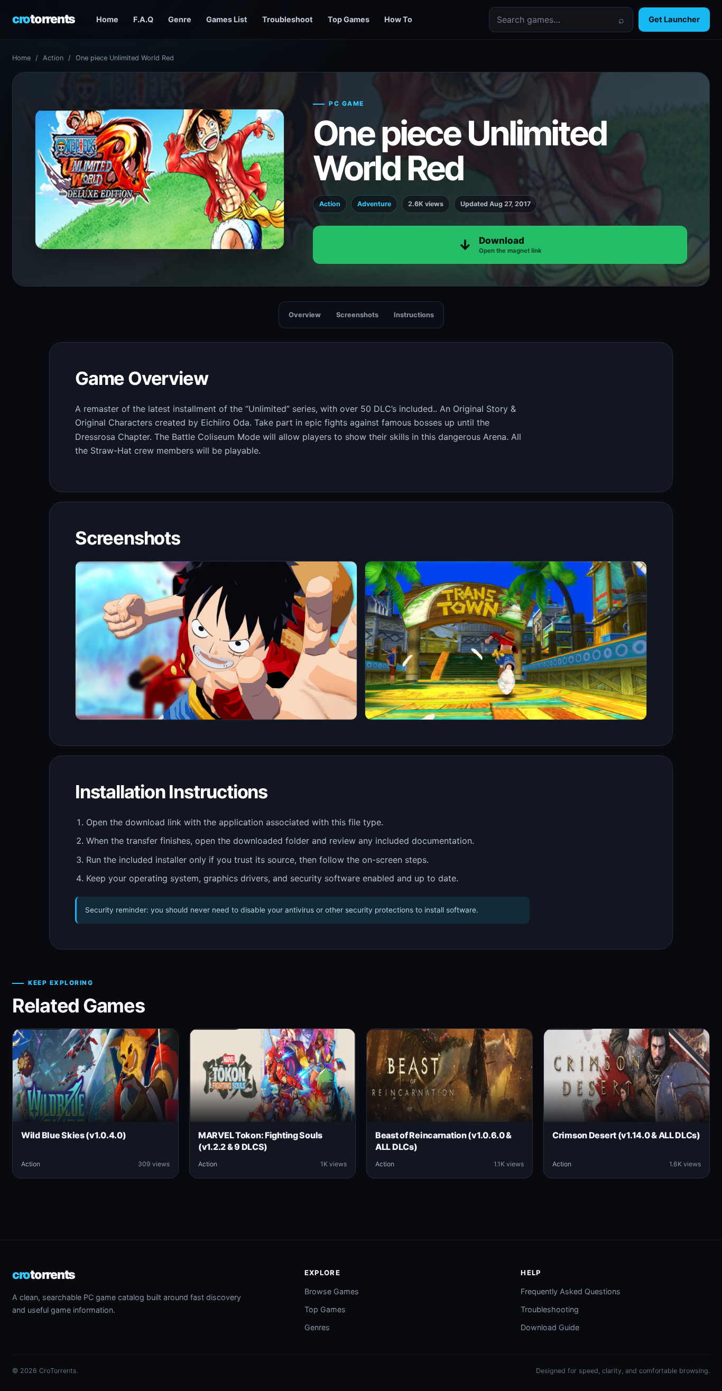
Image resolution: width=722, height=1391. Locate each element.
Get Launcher (674, 19)
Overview (305, 315)
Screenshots (357, 315)
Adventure (374, 204)
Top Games (348, 19)
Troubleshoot (287, 19)
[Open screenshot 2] (506, 640)
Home (107, 19)
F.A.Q (143, 19)
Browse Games (331, 1291)
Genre (179, 19)
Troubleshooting (550, 1309)
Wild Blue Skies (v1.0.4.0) (73, 1135)
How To (398, 19)
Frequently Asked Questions (571, 1291)
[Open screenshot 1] (216, 640)
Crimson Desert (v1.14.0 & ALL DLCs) (626, 1135)
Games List (226, 19)
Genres (317, 1327)
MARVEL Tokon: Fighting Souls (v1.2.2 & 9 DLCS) (260, 1141)
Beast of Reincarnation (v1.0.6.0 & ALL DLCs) (443, 1141)
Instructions (414, 315)
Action (53, 58)
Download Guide (550, 1327)
